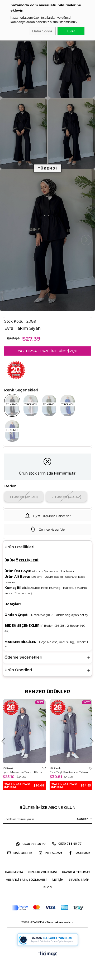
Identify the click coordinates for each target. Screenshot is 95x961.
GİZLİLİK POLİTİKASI (42, 872)
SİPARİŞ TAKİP (79, 880)
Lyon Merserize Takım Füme (22, 772)
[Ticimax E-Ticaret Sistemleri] (47, 954)
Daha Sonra (42, 31)
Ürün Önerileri (18, 670)
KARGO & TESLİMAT (76, 872)
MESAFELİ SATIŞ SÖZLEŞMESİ (26, 880)
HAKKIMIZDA (14, 872)
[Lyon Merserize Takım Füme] (24, 731)
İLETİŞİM (57, 880)
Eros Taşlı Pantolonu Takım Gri (71, 772)
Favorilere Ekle (44, 768)
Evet (71, 31)
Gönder (82, 819)
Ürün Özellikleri (19, 547)
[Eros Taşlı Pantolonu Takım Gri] (71, 731)
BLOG (48, 887)
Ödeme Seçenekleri (23, 657)
